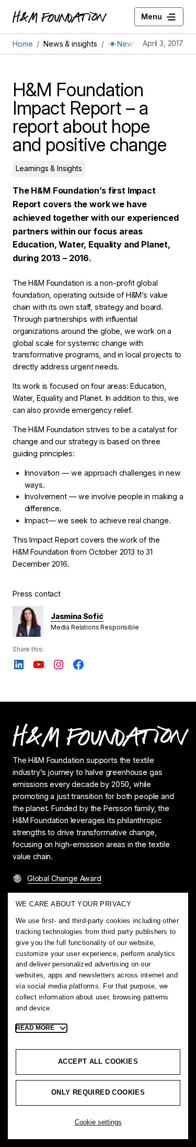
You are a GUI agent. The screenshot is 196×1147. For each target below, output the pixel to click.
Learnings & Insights (49, 168)
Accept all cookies (98, 1061)
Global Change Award (64, 878)
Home (22, 43)
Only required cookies (98, 1092)
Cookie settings (98, 1122)
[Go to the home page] (60, 16)
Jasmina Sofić (77, 616)
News (122, 43)
